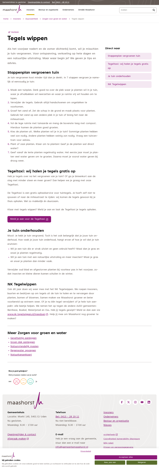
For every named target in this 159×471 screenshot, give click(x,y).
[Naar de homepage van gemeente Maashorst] (12, 9)
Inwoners (30, 10)
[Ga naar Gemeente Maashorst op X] (128, 402)
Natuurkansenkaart (21, 355)
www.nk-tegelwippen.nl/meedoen (27, 314)
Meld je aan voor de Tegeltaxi (30, 219)
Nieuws (107, 425)
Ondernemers (68, 10)
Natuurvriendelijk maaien (24, 346)
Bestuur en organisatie (48, 10)
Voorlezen (15, 32)
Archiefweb (110, 435)
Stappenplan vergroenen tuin (124, 56)
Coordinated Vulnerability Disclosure (121, 439)
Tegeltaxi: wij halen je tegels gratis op (128, 66)
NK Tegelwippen (117, 84)
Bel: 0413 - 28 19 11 (60, 2)
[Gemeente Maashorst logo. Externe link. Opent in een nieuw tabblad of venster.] (8, 455)
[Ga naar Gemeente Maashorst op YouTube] (142, 402)
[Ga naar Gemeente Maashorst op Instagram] (135, 402)
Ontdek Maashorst (86, 10)
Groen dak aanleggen (22, 342)
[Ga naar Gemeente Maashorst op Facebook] (121, 402)
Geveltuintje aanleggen (23, 338)
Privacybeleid (86, 451)
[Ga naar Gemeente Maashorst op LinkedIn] (149, 402)
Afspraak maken (18, 439)
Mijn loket (108, 443)
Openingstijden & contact (39, 2)
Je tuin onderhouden (119, 76)
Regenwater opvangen (23, 350)
